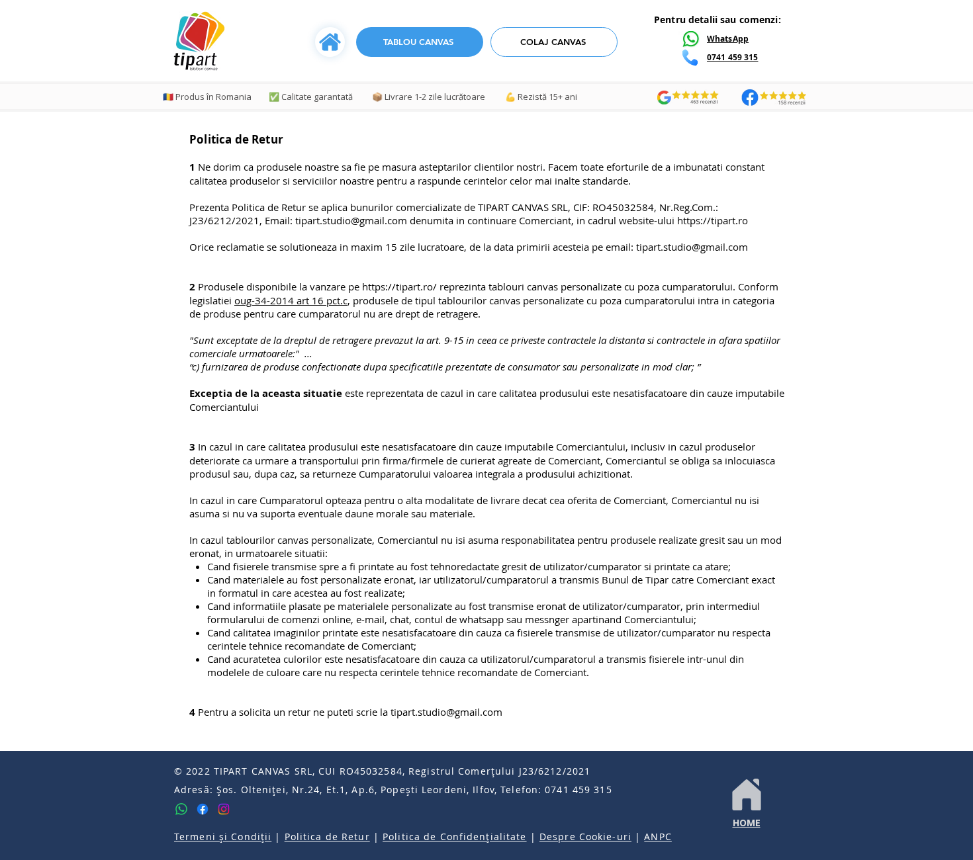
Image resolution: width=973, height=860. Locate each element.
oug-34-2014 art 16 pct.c (291, 300)
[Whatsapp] (181, 809)
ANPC (657, 836)
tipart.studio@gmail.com (351, 220)
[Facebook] (202, 809)
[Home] (746, 794)
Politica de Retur (327, 836)
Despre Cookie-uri (585, 836)
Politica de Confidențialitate (454, 836)
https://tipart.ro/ (399, 286)
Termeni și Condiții (222, 836)
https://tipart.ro (712, 220)
